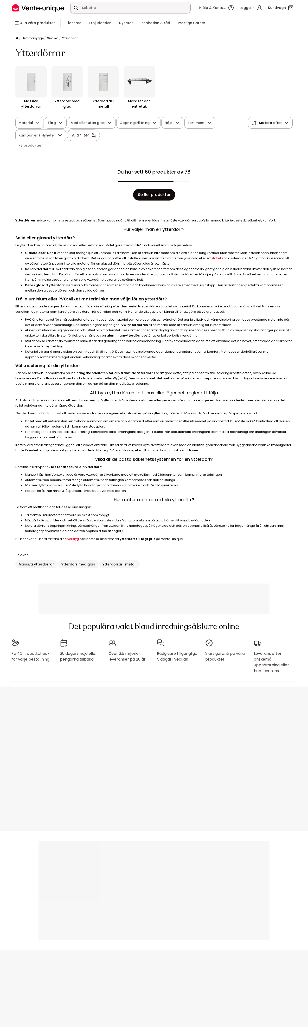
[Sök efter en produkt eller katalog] (76, 7)
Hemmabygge (33, 38)
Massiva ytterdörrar (36, 564)
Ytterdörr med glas (78, 564)
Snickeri (52, 38)
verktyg (73, 539)
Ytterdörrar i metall (119, 564)
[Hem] (16, 38)
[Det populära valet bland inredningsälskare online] (38, 7)
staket (216, 258)
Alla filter (80, 135)
